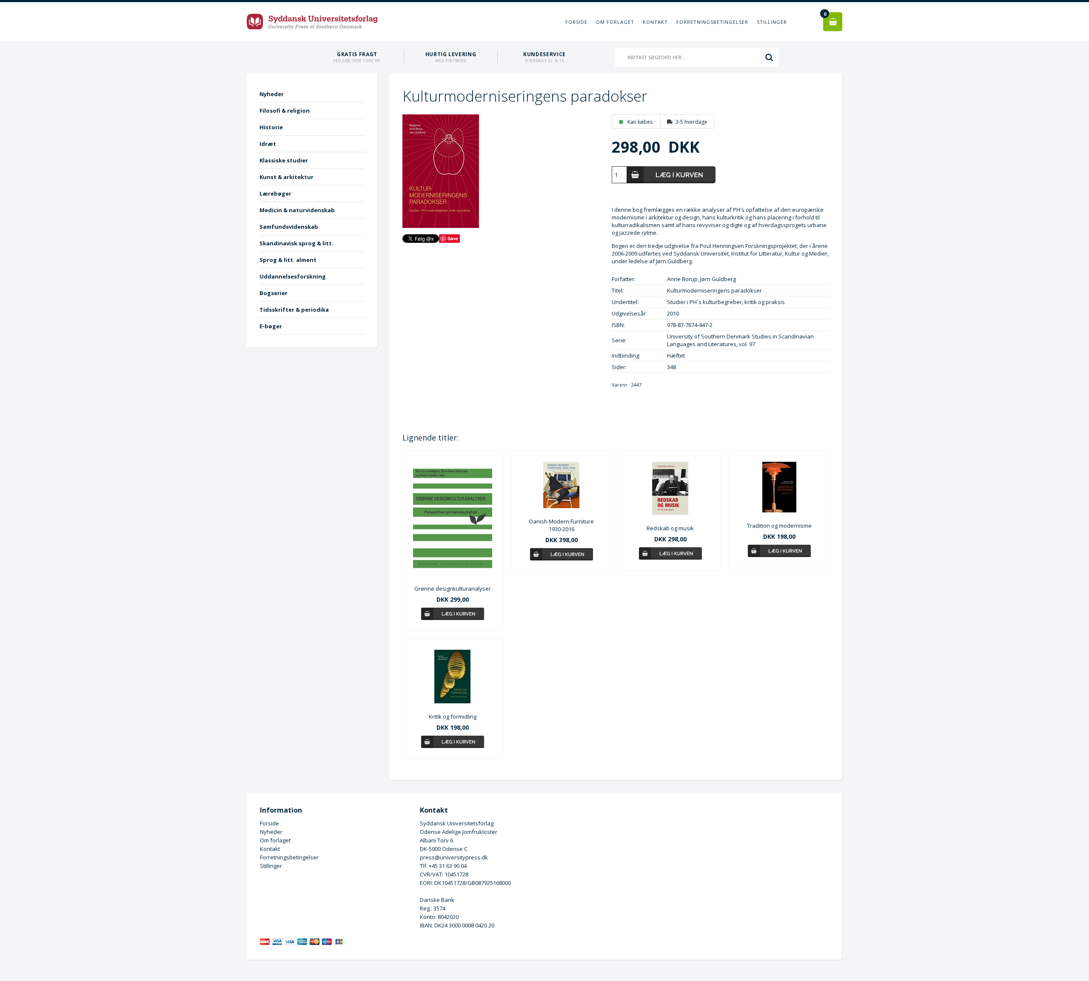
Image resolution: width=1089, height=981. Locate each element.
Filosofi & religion (284, 110)
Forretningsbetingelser (712, 22)
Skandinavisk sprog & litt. (296, 243)
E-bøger (270, 326)
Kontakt (655, 22)
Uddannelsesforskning (292, 276)
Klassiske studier (283, 160)
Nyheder (271, 94)
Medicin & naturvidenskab (297, 210)
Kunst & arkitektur (286, 177)
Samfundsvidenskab (288, 226)
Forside (576, 22)
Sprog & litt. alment (287, 260)
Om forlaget (615, 22)
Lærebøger (275, 193)
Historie (271, 127)
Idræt (267, 144)
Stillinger (772, 22)
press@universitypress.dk (454, 857)
